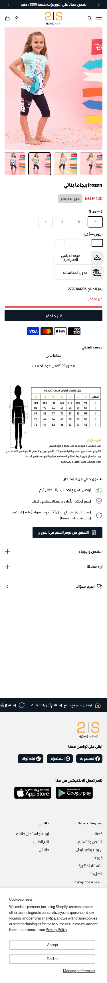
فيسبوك (87, 759)
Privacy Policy (56, 930)
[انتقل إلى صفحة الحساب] (16, 18)
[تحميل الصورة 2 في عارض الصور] (65, 163)
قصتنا (98, 834)
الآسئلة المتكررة (90, 866)
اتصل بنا (96, 874)
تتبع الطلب (41, 842)
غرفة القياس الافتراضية (70, 258)
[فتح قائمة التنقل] (99, 18)
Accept (52, 945)
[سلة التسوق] (8, 18)
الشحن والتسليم (90, 842)
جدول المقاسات (75, 273)
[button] (8, 18)
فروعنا (97, 858)
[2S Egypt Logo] (88, 730)
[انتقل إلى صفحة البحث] (89, 18)
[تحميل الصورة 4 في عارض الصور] (14, 163)
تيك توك (28, 759)
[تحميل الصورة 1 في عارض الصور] (91, 163)
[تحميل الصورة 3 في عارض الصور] (39, 163)
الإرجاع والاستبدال (88, 850)
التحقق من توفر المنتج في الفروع (63, 533)
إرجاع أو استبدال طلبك (32, 834)
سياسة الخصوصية (88, 882)
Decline (52, 959)
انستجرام (57, 759)
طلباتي (44, 850)
